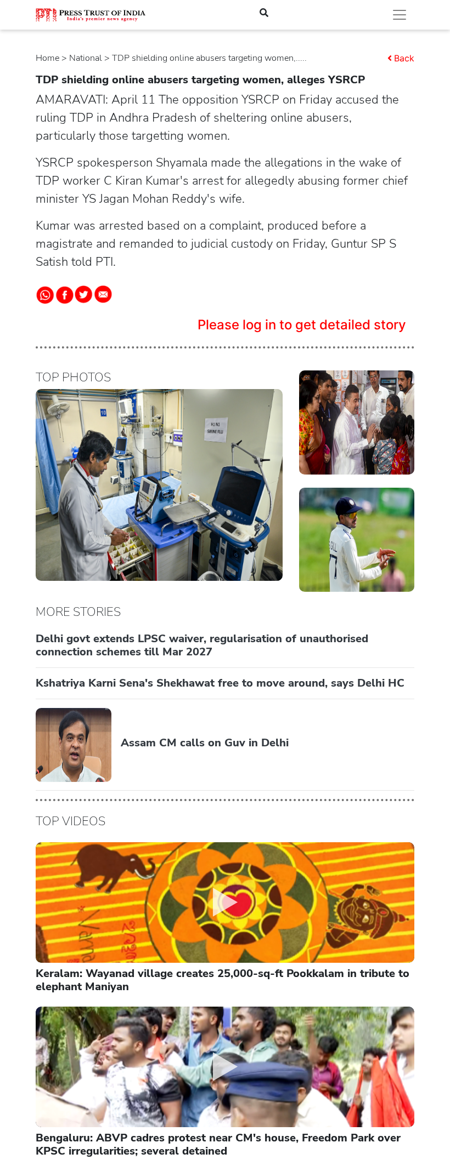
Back (404, 58)
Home (47, 58)
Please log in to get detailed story (302, 325)
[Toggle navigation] (399, 14)
